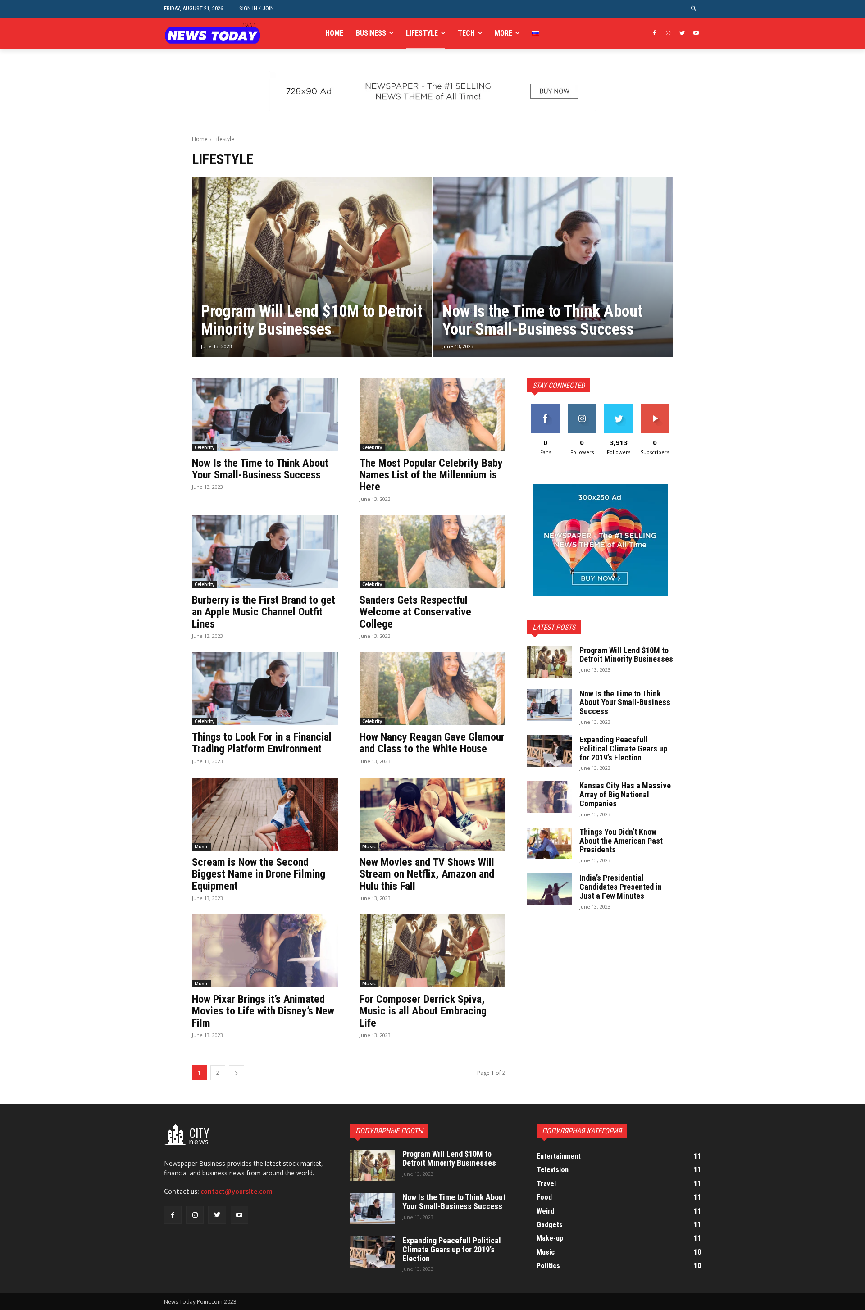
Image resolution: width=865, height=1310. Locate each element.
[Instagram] (668, 33)
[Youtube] (696, 33)
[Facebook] (654, 33)
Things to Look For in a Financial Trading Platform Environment (262, 743)
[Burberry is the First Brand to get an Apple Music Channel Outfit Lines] (265, 551)
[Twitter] (682, 33)
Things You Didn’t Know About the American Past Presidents (621, 841)
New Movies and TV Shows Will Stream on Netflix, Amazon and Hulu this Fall (427, 874)
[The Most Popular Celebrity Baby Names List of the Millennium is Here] (432, 414)
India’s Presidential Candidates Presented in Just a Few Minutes (620, 887)
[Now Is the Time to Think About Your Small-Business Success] (553, 267)
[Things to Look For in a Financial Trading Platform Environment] (265, 688)
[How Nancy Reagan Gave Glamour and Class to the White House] (432, 688)
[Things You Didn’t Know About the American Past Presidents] (549, 843)
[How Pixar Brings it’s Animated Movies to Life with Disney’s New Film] (265, 950)
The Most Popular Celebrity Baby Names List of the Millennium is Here (431, 475)
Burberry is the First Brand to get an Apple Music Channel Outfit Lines (263, 612)
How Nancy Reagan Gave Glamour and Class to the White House (432, 743)
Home (200, 139)
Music (201, 846)
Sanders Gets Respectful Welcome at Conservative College (415, 612)
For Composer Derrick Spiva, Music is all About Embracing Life (423, 1011)
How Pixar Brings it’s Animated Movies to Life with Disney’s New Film (263, 1011)
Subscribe (655, 407)
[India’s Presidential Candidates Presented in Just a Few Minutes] (549, 889)
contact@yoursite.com (236, 1191)
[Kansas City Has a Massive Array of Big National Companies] (549, 797)
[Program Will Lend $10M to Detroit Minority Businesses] (312, 267)
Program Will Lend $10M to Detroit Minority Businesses (626, 655)
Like (545, 407)
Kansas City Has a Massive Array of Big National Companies (625, 794)
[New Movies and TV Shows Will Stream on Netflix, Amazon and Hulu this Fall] (432, 814)
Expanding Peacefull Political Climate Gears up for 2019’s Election (623, 748)
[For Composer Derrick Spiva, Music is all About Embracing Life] (432, 950)
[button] (694, 9)
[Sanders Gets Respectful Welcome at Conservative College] (432, 551)
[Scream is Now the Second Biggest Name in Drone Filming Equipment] (265, 814)
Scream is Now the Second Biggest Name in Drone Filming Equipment (258, 874)
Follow (581, 407)
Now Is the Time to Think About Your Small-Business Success (260, 469)
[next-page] (236, 1072)
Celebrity (204, 447)
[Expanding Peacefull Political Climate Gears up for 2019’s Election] (549, 751)
